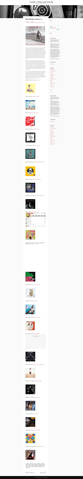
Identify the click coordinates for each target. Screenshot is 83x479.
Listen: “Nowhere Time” (40, 195)
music (44, 22)
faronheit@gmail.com (57, 58)
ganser (33, 464)
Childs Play (28, 228)
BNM (32, 22)
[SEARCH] (59, 22)
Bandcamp (32, 96)
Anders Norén (46, 477)
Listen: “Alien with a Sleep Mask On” (39, 364)
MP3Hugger (51, 134)
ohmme (44, 465)
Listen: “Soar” (36, 413)
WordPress (39, 477)
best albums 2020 (29, 22)
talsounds (40, 466)
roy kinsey (32, 466)
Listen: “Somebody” (36, 96)
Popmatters (51, 81)
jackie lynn (36, 464)
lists (42, 22)
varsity (43, 466)
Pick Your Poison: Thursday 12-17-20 (30, 472)
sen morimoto (36, 466)
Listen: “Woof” (38, 397)
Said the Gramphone (52, 83)
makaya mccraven (34, 465)
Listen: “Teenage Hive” (37, 145)
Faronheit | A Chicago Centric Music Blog (41, 2)
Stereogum (51, 142)
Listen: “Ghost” (38, 317)
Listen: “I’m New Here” (35, 243)
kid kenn (44, 464)
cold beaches (42, 463)
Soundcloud (31, 333)
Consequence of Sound (52, 128)
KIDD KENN (26, 228)
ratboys (29, 466)
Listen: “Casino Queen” (38, 179)
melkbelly (38, 465)
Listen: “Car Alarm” (41, 446)
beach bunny (27, 463)
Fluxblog (51, 72)
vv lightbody (27, 467)
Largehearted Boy (52, 75)
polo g (26, 466)
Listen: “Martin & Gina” (36, 333)
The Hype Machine (52, 86)
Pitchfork (51, 80)
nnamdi (41, 465)
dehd (28, 464)
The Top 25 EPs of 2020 (43, 472)
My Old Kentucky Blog (52, 78)
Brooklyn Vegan (52, 69)
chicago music (38, 463)
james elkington (40, 464)
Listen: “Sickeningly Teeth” (36, 284)
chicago (34, 22)
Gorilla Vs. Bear (52, 131)
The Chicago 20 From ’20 (34, 19)
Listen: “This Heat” (36, 112)
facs (30, 464)
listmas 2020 (39, 22)
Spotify (31, 243)
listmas (37, 22)
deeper (26, 464)
